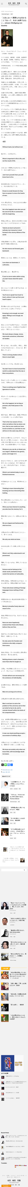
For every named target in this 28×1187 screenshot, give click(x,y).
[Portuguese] (24, 1165)
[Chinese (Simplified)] (15, 1165)
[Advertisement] (14, 886)
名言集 (8, 1175)
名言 (11, 769)
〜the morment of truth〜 (14, 1182)
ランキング (13, 1175)
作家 (6, 772)
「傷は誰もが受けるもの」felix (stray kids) (14, 1141)
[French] (18, 1165)
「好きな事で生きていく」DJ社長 (12, 1092)
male (4, 772)
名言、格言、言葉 (14, 3)
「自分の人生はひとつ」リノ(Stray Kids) (13, 1152)
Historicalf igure (6, 769)
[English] (17, 1165)
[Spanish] (15, 1167)
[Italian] (21, 1165)
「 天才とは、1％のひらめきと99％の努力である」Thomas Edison (17, 796)
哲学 (9, 772)
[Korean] (23, 1165)
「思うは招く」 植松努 (17, 1004)
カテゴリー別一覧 (20, 1175)
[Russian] (26, 1165)
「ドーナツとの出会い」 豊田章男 (12, 1098)
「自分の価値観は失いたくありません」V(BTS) (14, 1146)
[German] (20, 1165)
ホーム (3, 1175)
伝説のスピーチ (17, 1177)
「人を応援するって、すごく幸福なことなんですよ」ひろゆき (17, 784)
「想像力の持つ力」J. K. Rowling (12, 1076)
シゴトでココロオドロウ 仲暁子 (12, 1087)
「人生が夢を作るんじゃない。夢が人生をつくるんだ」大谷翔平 (18, 1017)
